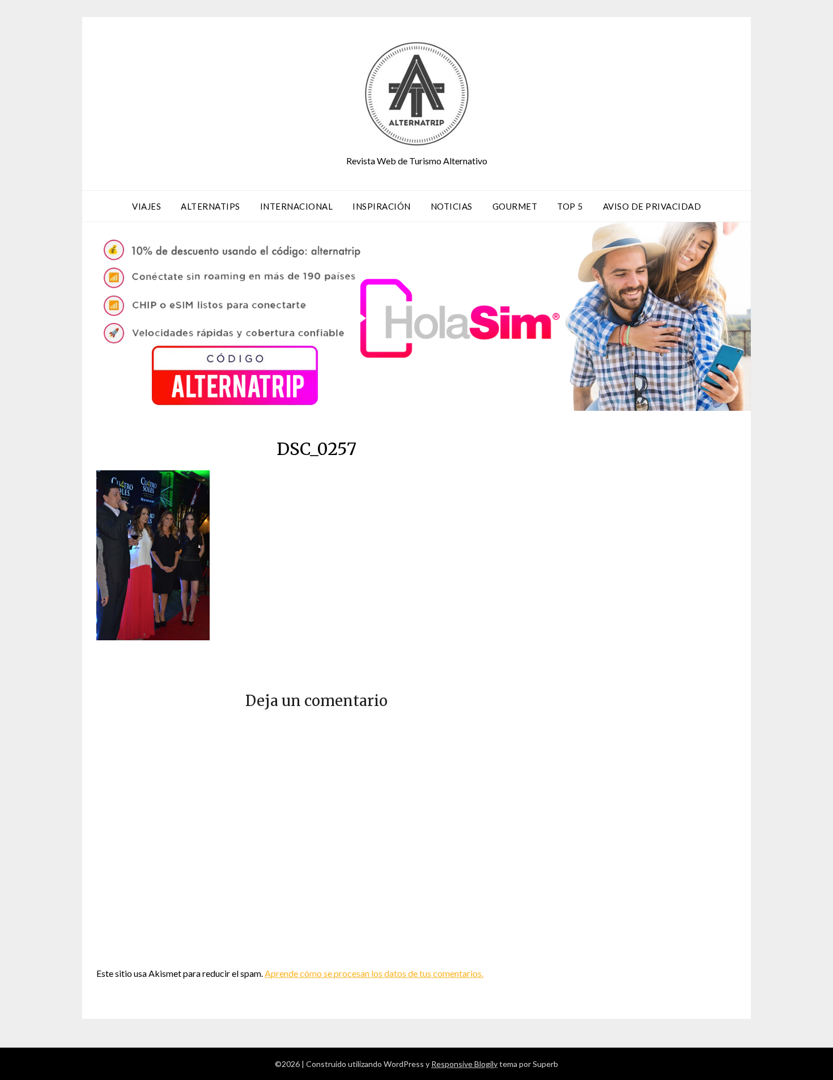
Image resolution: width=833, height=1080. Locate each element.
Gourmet (515, 206)
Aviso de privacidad (652, 206)
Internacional (296, 206)
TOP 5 (570, 206)
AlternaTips (210, 206)
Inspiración (381, 206)
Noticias (452, 206)
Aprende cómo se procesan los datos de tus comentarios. (374, 973)
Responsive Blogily (464, 1064)
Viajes (146, 206)
